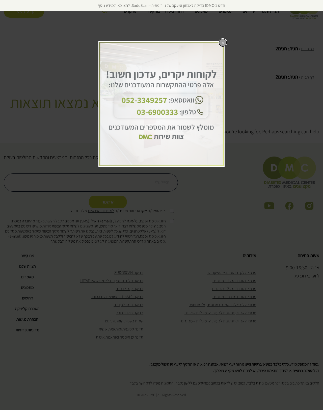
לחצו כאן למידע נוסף (114, 5)
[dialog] (161, 104)
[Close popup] (223, 42)
